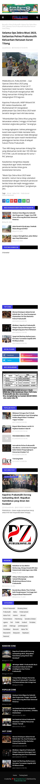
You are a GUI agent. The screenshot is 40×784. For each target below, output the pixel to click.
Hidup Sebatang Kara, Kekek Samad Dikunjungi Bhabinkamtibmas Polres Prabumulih (23, 580)
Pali (11, 622)
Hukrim (15, 615)
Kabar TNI (24, 629)
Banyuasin (16, 633)
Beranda (5, 25)
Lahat (5, 626)
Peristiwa (32, 622)
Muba (15, 612)
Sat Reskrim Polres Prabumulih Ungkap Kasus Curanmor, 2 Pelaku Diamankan (25, 710)
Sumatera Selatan (30, 619)
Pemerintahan (7, 619)
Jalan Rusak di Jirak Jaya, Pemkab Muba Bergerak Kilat (24, 227)
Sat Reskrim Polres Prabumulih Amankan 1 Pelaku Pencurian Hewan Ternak (23, 721)
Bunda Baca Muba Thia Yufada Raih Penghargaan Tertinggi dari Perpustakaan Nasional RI (24, 592)
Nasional (6, 636)
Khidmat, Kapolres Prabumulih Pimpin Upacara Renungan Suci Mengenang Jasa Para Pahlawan (24, 327)
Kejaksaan (25, 633)
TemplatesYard (20, 779)
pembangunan (22, 626)
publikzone (7, 48)
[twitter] (10, 360)
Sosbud (24, 622)
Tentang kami (23, 775)
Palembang (18, 619)
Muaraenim (6, 633)
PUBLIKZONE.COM (20, 781)
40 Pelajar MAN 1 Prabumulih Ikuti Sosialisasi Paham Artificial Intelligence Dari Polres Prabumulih (24, 668)
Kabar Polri (16, 193)
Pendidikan (6, 629)
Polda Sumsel (25, 193)
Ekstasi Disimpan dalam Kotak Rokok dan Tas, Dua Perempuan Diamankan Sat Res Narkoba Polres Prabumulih (24, 315)
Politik (17, 622)
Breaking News (22, 608)
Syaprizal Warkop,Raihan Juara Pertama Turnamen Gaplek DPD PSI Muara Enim (24, 338)
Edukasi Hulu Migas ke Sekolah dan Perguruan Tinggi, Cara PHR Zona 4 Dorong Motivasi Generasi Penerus (24, 216)
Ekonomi (16, 629)
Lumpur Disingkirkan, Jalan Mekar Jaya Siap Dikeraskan (25, 237)
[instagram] (29, 355)
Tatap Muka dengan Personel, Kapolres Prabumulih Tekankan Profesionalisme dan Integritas (24, 680)
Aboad (9, 193)
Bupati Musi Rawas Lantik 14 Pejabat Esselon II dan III (22, 427)
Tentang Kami (17, 459)
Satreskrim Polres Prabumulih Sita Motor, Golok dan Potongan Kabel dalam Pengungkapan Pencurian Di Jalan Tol (24, 448)
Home (15, 775)
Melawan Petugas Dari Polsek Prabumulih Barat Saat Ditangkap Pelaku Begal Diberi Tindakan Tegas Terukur (25, 416)
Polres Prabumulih (14, 25)
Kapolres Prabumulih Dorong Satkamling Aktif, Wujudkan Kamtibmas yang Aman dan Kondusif (16, 499)
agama (5, 622)
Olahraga (12, 626)
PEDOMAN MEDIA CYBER (21, 436)
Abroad (22, 615)
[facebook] (10, 355)
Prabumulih (7, 612)
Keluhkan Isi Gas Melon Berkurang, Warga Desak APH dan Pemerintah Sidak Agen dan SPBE (25, 568)
